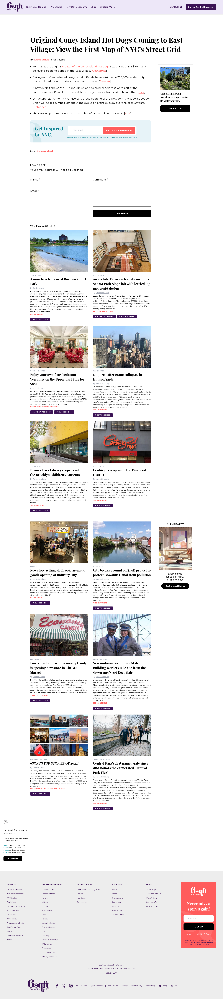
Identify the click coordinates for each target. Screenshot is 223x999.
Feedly (164, 986)
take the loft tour (103, 311)
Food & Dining (13, 910)
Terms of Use (100, 137)
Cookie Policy (136, 986)
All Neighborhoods (49, 957)
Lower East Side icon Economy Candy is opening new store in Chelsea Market (58, 668)
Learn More (12, 858)
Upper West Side (49, 890)
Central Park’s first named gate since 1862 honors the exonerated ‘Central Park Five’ (120, 768)
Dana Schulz (41, 59)
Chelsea (45, 906)
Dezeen (105, 81)
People (114, 890)
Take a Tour (175, 108)
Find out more (100, 603)
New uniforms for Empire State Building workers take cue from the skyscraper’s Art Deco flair (119, 668)
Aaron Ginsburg (102, 384)
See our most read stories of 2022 (47, 789)
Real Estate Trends (14, 927)
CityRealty (120, 965)
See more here (100, 410)
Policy (9, 931)
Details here (36, 598)
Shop (94, 7)
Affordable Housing (15, 936)
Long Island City (48, 952)
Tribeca (45, 919)
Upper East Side (48, 894)
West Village (47, 910)
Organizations (117, 898)
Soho (44, 915)
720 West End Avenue (15, 830)
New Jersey (81, 898)
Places (114, 894)
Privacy (125, 986)
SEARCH (174, 7)
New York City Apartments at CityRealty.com (117, 968)
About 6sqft (151, 890)
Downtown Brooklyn (50, 940)
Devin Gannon (39, 288)
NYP (141, 92)
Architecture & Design (16, 923)
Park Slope (46, 936)
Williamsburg (47, 944)
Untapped (40, 107)
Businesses (116, 902)
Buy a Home (117, 910)
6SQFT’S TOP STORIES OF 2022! (54, 763)
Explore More (107, 7)
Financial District (48, 927)
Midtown (45, 902)
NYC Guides (55, 7)
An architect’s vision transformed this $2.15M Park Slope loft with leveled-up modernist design (121, 284)
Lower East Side (48, 923)
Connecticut (82, 902)
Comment (100, 179)
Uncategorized (44, 151)
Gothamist (99, 70)
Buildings (115, 906)
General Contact (152, 906)
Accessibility (150, 986)
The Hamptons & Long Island (88, 890)
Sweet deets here (39, 695)
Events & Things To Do (16, 906)
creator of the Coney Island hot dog (85, 66)
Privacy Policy (112, 137)
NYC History (12, 919)
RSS (175, 986)
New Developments (76, 7)
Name (35, 179)
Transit (9, 940)
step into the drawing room (44, 407)
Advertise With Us (153, 894)
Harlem (45, 898)
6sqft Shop (11, 902)
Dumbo (45, 931)
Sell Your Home (118, 915)
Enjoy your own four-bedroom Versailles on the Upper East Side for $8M (57, 379)
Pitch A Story (151, 898)
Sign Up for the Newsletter (201, 7)
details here (36, 314)
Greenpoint (46, 948)
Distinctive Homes (36, 7)
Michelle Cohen (102, 293)
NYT (127, 113)
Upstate (80, 894)
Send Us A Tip (151, 902)
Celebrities (11, 915)
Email (34, 191)
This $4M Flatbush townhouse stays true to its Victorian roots (174, 97)
